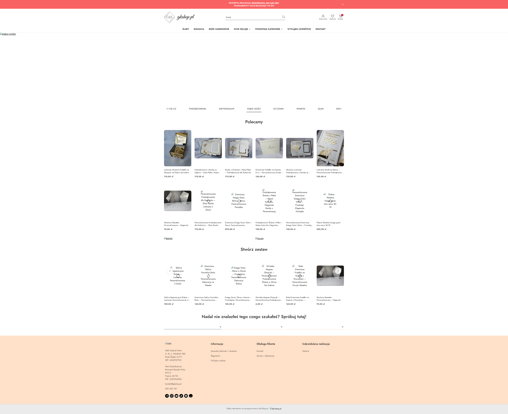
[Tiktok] (181, 396)
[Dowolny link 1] (191, 396)
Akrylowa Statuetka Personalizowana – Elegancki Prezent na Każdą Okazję (176, 224)
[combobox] (193, 327)
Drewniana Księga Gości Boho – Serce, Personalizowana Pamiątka (238, 224)
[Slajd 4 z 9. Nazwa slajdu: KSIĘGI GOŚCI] (254, 69)
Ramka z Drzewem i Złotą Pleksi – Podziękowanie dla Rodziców (238, 171)
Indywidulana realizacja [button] (316, 344)
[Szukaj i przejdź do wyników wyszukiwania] (283, 17)
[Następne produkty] (338, 271)
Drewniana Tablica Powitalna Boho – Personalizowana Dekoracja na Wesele (206, 298)
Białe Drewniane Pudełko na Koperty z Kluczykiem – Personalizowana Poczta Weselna (299, 298)
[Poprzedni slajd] (6, 69)
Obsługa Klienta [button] (266, 344)
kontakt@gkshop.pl (173, 383)
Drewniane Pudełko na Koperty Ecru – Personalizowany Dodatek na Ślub (269, 171)
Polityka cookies (218, 360)
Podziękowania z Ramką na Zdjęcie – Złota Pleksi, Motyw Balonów (207, 171)
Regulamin (215, 355)
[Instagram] (172, 396)
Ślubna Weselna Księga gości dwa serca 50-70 (329, 224)
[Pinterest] (186, 396)
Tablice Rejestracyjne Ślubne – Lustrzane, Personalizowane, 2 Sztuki (176, 298)
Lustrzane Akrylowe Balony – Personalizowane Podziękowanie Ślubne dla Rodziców (330, 171)
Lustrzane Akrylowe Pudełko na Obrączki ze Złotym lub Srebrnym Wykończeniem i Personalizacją (177, 171)
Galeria (305, 351)
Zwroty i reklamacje (265, 355)
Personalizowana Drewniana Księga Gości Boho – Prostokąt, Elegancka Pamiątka (299, 224)
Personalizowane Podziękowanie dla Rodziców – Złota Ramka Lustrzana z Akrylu (208, 224)
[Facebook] (167, 396)
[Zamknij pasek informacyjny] (343, 4)
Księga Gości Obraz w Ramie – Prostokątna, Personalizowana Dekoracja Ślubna (238, 298)
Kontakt (260, 351)
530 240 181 (171, 388)
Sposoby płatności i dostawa (224, 351)
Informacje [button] (217, 344)
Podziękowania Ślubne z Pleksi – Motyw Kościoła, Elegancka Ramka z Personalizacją (269, 224)
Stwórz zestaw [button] (254, 249)
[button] (242, 29)
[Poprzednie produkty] (169, 271)
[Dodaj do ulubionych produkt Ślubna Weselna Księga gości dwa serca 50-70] (341, 186)
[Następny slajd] (502, 69)
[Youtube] (176, 396)
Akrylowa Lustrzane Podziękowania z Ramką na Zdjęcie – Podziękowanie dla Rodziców (298, 171)
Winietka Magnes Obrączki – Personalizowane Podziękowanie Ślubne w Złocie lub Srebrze (269, 298)
